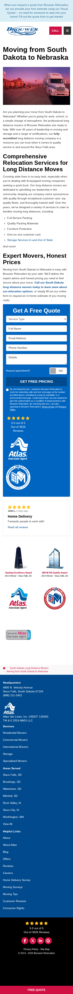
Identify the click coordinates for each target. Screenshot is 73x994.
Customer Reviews (14, 901)
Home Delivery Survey (16, 880)
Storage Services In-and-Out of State (30, 240)
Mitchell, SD (10, 795)
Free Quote (36, 989)
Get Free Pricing (36, 381)
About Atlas (10, 844)
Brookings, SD (11, 781)
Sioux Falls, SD (12, 774)
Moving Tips (10, 894)
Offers (7, 858)
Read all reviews (18, 527)
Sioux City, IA (11, 809)
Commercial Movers (15, 739)
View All (7, 824)
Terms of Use (48, 407)
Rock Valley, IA (12, 802)
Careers (8, 873)
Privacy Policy (31, 949)
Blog (5, 851)
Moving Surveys (13, 887)
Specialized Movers (15, 760)
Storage (8, 753)
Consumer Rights (13, 908)
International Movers (15, 746)
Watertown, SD (12, 788)
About (6, 837)
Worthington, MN (13, 816)
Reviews (8, 865)
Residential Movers (14, 732)
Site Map (45, 949)
